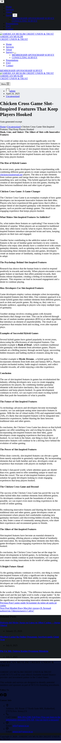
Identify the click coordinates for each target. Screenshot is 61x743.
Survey (9, 52)
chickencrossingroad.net (11, 174)
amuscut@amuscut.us (23, 731)
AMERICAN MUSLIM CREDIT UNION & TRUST (14, 37)
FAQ (8, 63)
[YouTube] (5, 695)
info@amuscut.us (21, 725)
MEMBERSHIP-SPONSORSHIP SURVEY (33, 55)
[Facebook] (2, 695)
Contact (9, 65)
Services (10, 47)
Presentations (12, 60)
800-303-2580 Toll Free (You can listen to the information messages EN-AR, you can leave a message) (33, 718)
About (9, 49)
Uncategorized (13, 96)
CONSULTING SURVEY (24, 57)
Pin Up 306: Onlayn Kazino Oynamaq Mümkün (24, 651)
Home (9, 44)
